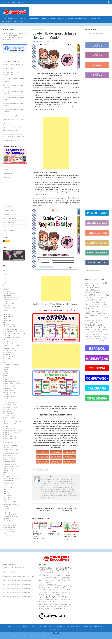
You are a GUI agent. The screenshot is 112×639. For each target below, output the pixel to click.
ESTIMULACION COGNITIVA (10, 382)
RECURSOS (6, 506)
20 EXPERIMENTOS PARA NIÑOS (13, 120)
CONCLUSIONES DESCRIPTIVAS (12, 331)
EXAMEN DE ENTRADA (9, 388)
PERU (4, 485)
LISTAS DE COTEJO (8, 434)
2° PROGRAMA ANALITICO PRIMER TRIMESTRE (17, 596)
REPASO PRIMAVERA (81, 18)
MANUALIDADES (95, 18)
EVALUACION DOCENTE (9, 386)
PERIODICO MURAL (8, 481)
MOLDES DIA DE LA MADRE (10, 466)
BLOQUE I (5, 310)
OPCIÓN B (60, 310)
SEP (4, 523)
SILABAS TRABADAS (9, 527)
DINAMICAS (6, 369)
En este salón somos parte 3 (12, 124)
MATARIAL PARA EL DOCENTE (11, 449)
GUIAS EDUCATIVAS (8, 415)
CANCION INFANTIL (8, 320)
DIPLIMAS (5, 371)
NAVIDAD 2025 (6, 21)
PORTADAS (6, 493)
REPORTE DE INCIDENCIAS (10, 517)
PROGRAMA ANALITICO (9, 498)
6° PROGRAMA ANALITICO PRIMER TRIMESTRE (17, 580)
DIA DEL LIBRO (7, 358)
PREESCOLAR (11, 2)
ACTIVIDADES (7, 291)
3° (6, 190)
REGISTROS (6, 508)
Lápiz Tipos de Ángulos (11, 116)
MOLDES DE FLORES (9, 460)
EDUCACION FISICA (8, 377)
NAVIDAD (5, 472)
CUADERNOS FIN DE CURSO (11, 346)
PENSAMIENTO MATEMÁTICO (11, 479)
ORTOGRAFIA (6, 477)
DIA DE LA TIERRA (101, 295)
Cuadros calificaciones (9, 348)
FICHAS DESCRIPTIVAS (9, 405)
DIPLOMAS (6, 373)
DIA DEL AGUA (101, 292)
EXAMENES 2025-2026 (9, 396)
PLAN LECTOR (7, 489)
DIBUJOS (5, 363)
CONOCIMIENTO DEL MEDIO (11, 337)
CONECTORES (7, 335)
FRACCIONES (6, 409)
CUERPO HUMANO (98, 290)
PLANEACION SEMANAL (91, 336)
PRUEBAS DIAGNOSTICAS (10, 502)
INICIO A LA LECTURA (103, 309)
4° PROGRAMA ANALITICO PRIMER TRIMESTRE (17, 588)
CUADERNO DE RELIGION (10, 342)
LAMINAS (5, 426)
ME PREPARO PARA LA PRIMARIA (12, 453)
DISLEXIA (5, 375)
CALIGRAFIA (6, 318)
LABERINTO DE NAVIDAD (10, 424)
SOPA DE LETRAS (8, 529)
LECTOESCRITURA (91, 316)
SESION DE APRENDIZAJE (10, 525)
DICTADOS (6, 367)
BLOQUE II (5, 312)
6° (6, 202)
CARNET (5, 323)
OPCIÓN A (51, 310)
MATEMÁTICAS (7, 451)
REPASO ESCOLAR (8, 512)
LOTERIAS (5, 441)
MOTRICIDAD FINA (8, 470)
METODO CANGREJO (9, 458)
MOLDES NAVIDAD (18, 21)
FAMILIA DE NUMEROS (9, 403)
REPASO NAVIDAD (96, 338)
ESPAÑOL (5, 380)
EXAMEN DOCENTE (8, 390)
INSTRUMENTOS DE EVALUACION (12, 422)
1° (6, 182)
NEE (4, 474)
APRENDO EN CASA (8, 304)
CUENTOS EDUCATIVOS (10, 350)
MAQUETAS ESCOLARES (10, 445)
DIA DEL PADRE (7, 361)
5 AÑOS (5, 283)
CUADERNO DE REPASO (65, 18)
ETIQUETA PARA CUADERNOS (11, 384)
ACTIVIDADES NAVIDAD (9, 293)
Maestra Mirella (39, 42)
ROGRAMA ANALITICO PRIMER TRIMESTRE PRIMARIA (19, 576)
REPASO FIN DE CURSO (39, 29)
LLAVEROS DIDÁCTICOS (10, 436)
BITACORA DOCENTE (9, 308)
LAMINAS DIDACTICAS (96, 313)
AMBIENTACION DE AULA (10, 299)
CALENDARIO (6, 314)
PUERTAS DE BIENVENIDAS (10, 504)
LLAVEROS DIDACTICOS (10, 439)
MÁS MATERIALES (8, 447)
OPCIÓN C (71, 310)
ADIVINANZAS (7, 295)
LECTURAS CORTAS (8, 428)
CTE (4, 339)
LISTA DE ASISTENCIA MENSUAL (12, 430)
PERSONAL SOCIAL (8, 483)
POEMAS (5, 491)
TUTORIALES (6, 536)
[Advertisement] (56, 143)
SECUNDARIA (6, 521)
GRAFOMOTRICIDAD (8, 413)
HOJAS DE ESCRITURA (9, 417)
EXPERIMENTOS (7, 398)
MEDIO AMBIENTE (8, 455)
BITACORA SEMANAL (10, 69)
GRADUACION (7, 411)
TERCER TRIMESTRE (8, 531)
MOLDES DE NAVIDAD (53, 599)
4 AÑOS (5, 278)
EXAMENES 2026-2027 (49, 18)
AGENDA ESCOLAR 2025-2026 (11, 297)
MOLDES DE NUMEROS (9, 464)
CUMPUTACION (7, 352)
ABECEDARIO (6, 289)
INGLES (5, 420)
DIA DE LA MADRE (8, 356)
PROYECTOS (6, 500)
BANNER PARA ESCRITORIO (12, 140)
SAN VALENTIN (96, 341)
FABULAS (5, 401)
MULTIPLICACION (90, 332)
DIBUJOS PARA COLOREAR (10, 365)
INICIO (4, 2)
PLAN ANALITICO (104, 334)
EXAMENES (6, 394)
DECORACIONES (7, 354)
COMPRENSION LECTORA (10, 329)
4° (6, 194)
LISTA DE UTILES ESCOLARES (11, 432)
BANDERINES (6, 306)
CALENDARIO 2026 (8, 316)
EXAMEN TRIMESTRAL (9, 392)
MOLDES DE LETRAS (9, 462)
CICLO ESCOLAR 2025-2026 (11, 325)
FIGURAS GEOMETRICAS (10, 407)
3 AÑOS (5, 274)
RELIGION (5, 510)
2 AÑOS (5, 270)
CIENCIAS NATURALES (9, 327)
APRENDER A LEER (8, 301)
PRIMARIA (19, 2)
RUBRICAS (6, 519)
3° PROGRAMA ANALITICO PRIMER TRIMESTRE (17, 592)
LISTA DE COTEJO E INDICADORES (14, 65)
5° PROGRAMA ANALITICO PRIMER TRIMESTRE (17, 584)
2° (6, 186)
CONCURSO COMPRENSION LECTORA (14, 333)
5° (6, 198)
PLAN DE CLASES (34, 18)
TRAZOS (5, 533)
